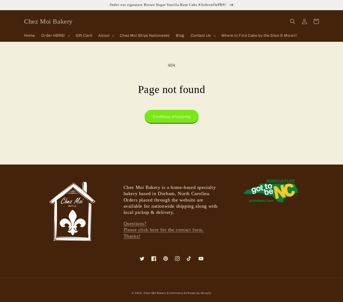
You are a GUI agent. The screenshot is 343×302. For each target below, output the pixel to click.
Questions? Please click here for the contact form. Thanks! (164, 230)
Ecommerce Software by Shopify (189, 293)
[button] (55, 35)
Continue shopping (172, 116)
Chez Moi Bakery (155, 293)
